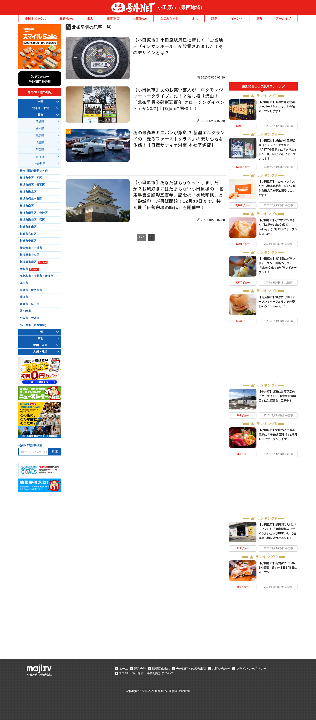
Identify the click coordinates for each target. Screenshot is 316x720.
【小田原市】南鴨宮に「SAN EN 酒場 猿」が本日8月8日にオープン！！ (278, 568)
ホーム (123, 668)
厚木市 (24, 283)
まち (195, 18)
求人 (90, 18)
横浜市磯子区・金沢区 (34, 212)
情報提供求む (161, 668)
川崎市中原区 (28, 240)
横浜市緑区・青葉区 (32, 184)
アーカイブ (283, 18)
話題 (214, 18)
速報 (259, 18)
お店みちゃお (169, 18)
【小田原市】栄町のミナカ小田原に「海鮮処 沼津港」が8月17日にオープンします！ (278, 434)
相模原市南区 (33, 261)
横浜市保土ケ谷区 (31, 198)
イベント (237, 18)
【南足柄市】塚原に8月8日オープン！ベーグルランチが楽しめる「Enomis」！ (277, 301)
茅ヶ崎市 (25, 310)
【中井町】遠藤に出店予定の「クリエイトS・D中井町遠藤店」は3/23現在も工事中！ (277, 396)
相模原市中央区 (29, 254)
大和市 (29, 269)
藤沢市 (24, 296)
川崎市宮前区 (28, 233)
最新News (67, 18)
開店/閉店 (113, 18)
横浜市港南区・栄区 (32, 219)
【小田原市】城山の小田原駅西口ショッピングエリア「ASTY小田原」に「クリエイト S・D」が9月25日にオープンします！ (278, 149)
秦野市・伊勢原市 (31, 290)
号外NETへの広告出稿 (191, 668)
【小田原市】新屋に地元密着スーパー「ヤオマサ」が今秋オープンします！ (277, 106)
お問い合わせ (221, 668)
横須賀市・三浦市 (31, 247)
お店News (140, 18)
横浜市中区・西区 (31, 177)
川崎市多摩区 (28, 226)
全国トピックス (35, 18)
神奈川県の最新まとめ (34, 170)
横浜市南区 (27, 205)
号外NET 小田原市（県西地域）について (146, 673)
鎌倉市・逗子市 (29, 304)
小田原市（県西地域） (181, 7)
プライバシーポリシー (251, 668)
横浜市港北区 (28, 191)
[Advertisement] (263, 53)
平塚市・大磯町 (29, 318)
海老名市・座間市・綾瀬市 (36, 275)
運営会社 (140, 668)
